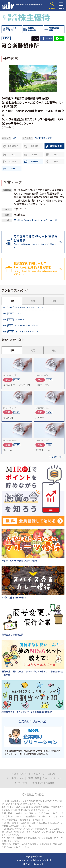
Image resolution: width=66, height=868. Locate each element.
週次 (33, 301)
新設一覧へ (58, 457)
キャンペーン (39, 774)
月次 (54, 301)
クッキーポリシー (22, 783)
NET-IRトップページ (21, 774)
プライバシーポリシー (51, 778)
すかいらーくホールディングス (28, 326)
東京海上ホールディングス (27, 332)
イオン (18, 314)
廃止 (54, 351)
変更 (33, 351)
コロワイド (19, 320)
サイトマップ (37, 783)
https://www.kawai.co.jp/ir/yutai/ (37, 220)
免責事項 (50, 783)
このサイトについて (16, 778)
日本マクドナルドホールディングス (30, 308)
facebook (49, 38)
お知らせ (51, 774)
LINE (61, 38)
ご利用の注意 (33, 778)
